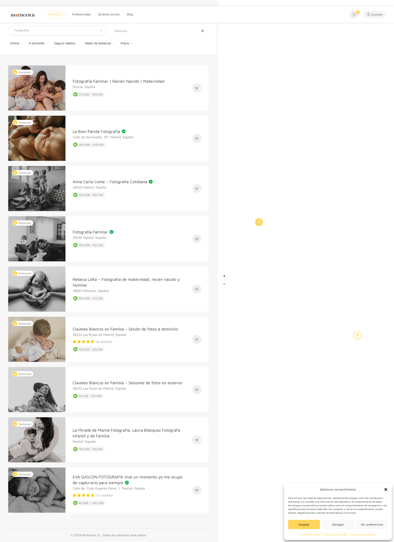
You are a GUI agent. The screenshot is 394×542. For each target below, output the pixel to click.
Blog (130, 14)
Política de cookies (311, 534)
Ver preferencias (372, 524)
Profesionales (81, 14)
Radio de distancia (98, 43)
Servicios (55, 14)
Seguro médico (64, 43)
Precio (125, 43)
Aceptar (304, 524)
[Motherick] (23, 14)
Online (14, 43)
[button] (386, 489)
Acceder (377, 14)
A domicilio (37, 43)
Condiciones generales (362, 534)
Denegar (338, 524)
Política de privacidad (335, 534)
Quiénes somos (109, 14)
